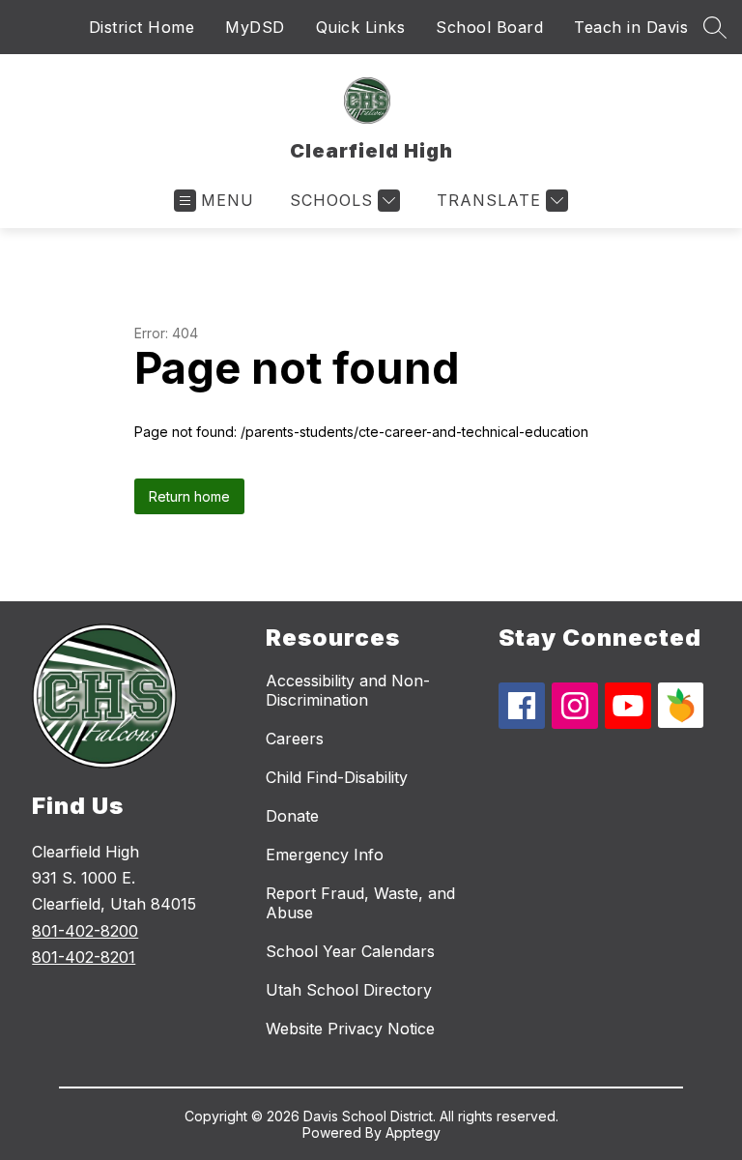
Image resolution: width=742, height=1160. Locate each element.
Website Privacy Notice (350, 1028)
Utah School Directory (349, 990)
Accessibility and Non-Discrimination (348, 690)
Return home (189, 496)
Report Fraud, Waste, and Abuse (360, 903)
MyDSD (255, 27)
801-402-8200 (85, 931)
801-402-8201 (83, 957)
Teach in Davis (631, 27)
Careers (295, 738)
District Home (142, 27)
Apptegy (413, 1132)
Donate (292, 816)
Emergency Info (325, 854)
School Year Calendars (350, 951)
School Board (489, 27)
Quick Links (361, 27)
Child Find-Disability (337, 777)
